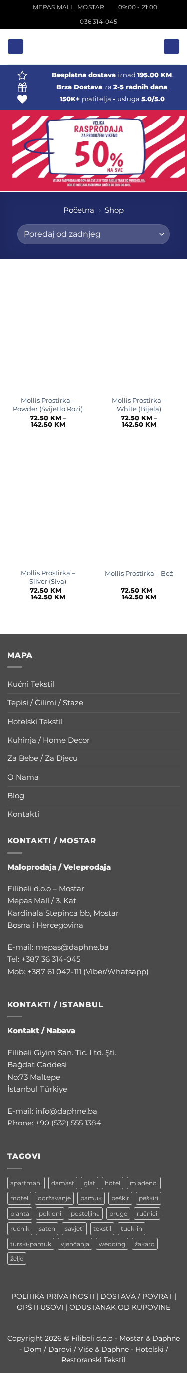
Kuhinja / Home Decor (48, 740)
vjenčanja (75, 1244)
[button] (15, 46)
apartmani (26, 1183)
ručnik (19, 1228)
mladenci (144, 1183)
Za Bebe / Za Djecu (42, 758)
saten (47, 1228)
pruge (118, 1213)
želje (16, 1258)
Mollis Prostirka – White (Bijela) (139, 404)
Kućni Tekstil (30, 684)
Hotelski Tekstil (35, 721)
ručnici (147, 1213)
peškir (120, 1198)
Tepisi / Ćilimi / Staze (45, 702)
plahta (19, 1213)
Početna (78, 210)
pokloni (50, 1213)
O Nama (23, 777)
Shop (114, 210)
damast (62, 1183)
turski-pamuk (30, 1244)
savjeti (74, 1228)
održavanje (54, 1198)
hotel (112, 1183)
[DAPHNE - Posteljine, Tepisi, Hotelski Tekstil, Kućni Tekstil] (93, 46)
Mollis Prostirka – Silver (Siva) (48, 577)
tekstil (102, 1228)
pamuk (91, 1198)
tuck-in (131, 1228)
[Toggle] (174, 684)
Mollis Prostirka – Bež (139, 573)
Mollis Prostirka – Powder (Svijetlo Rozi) (48, 404)
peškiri (148, 1198)
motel (19, 1198)
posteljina (85, 1213)
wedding (112, 1244)
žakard (145, 1244)
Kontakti (23, 814)
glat (89, 1183)
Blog (15, 795)
